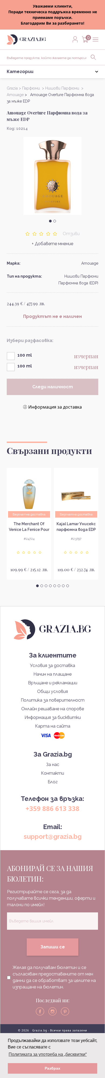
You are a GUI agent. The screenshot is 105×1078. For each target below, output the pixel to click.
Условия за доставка (52, 665)
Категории (20, 71)
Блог (53, 781)
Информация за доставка (55, 407)
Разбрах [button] (52, 1068)
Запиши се (52, 946)
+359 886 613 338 (52, 808)
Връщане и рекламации (52, 682)
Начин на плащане (52, 674)
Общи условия (52, 691)
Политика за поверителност (53, 700)
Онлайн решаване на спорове (52, 708)
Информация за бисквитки (52, 717)
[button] (50, 221)
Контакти (52, 773)
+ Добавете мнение (52, 243)
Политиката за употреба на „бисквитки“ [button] (48, 1054)
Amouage (89, 263)
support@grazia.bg (53, 836)
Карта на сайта (52, 726)
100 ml (25, 355)
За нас (52, 764)
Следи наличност (52, 386)
